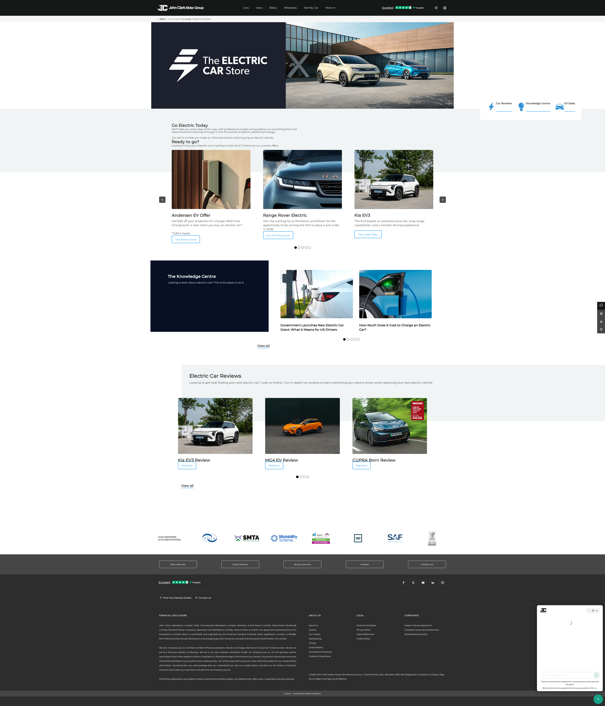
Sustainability (316, 647)
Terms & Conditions (366, 625)
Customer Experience (320, 656)
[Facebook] (403, 582)
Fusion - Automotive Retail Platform (302, 693)
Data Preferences (365, 634)
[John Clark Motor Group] (181, 8)
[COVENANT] (432, 538)
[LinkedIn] (432, 582)
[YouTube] (423, 582)
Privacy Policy (364, 630)
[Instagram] (442, 582)
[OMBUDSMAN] (321, 538)
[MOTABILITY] (284, 538)
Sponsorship (315, 638)
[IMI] (358, 538)
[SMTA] (247, 538)
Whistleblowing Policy (415, 634)
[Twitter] (413, 582)
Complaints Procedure (320, 652)
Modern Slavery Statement (418, 625)
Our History (314, 634)
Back (162, 19)
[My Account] (444, 8)
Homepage (186, 19)
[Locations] (436, 8)
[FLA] (210, 538)
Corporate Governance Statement (421, 630)
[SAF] (395, 538)
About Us (313, 625)
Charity (312, 643)
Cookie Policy (363, 638)
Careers (313, 630)
